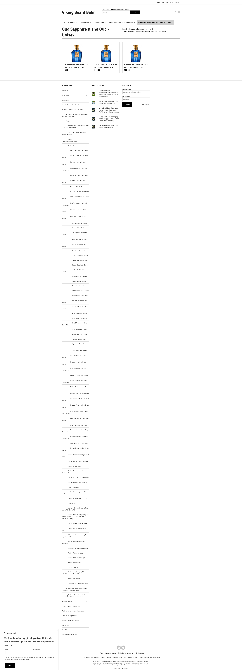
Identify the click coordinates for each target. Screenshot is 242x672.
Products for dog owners (69, 616)
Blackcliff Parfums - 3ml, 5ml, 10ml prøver (74, 170)
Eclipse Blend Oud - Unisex (80, 260)
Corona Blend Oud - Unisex (80, 255)
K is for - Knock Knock (74, 498)
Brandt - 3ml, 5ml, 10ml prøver (79, 443)
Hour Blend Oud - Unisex (79, 276)
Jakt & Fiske (65, 625)
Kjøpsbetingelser (110, 653)
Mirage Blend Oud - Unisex (80, 295)
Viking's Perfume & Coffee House (121, 22)
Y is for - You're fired (74, 579)
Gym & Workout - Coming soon (71, 606)
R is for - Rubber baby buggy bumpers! (73, 542)
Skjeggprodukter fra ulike (69, 635)
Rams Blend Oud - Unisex (79, 313)
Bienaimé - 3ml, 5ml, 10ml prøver (73, 163)
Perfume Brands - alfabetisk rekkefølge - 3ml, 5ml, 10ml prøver (75, 115)
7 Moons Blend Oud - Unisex (80, 228)
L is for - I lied (72, 503)
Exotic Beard (99, 22)
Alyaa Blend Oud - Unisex (79, 239)
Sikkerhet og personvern (126, 653)
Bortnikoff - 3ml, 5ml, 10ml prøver (73, 181)
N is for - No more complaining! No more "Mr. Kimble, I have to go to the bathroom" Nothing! (75, 517)
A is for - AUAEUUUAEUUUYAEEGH (70, 140)
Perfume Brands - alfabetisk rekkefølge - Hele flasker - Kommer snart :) (75, 589)
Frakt (101, 653)
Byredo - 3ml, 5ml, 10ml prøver (79, 375)
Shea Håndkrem (67, 601)
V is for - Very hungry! (74, 562)
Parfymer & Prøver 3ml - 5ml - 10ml (150, 22)
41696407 (107, 9)
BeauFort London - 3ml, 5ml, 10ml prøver (74, 204)
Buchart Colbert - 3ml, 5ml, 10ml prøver (75, 449)
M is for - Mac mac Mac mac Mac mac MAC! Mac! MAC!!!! (75, 509)
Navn (6, 650)
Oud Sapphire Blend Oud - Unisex (75, 234)
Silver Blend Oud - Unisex (79, 330)
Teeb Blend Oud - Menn (79, 339)
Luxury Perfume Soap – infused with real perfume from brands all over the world (75, 596)
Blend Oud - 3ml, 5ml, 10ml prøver (74, 217)
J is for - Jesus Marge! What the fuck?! (74, 493)
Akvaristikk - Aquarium (68, 630)
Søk (135, 12)
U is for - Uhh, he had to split (76, 558)
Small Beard (85, 22)
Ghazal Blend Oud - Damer (80, 265)
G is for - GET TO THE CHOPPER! (78, 478)
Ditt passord (126, 96)
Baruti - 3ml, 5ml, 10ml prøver (79, 425)
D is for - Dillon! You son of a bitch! (78, 461)
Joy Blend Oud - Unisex (79, 281)
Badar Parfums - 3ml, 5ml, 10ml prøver (75, 197)
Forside (125, 29)
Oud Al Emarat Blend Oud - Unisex (75, 301)
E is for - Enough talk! (74, 466)
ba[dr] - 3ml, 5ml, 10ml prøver (79, 150)
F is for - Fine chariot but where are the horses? (75, 472)
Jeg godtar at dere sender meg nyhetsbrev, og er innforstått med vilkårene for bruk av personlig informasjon (29, 658)
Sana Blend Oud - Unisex (79, 223)
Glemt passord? (145, 104)
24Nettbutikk (124, 668)
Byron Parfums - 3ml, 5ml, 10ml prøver (75, 419)
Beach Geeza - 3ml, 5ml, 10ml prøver (75, 156)
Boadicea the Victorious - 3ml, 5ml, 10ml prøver (75, 431)
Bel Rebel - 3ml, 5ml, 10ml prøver (74, 388)
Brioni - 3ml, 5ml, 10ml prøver (79, 187)
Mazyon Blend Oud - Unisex (80, 291)
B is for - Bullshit (73, 146)
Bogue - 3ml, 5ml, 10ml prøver (79, 175)
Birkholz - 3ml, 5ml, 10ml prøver (79, 393)
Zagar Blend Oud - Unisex (79, 350)
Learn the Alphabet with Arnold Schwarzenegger (74, 133)
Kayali (67, 121)
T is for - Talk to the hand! (75, 553)
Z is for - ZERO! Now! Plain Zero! (78, 583)
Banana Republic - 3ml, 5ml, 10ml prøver (74, 381)
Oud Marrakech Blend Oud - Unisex (75, 308)
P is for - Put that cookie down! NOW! (74, 529)
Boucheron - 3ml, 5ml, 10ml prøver (74, 363)
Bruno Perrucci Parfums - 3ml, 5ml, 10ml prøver (75, 413)
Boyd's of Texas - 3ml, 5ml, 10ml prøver (75, 406)
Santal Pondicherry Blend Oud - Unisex (74, 324)
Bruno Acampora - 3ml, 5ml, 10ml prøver (74, 370)
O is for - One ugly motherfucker (77, 523)
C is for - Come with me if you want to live (75, 456)
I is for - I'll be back (73, 487)
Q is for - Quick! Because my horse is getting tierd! (75, 536)
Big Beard (72, 22)
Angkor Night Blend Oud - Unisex (74, 245)
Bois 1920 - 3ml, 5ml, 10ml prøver (74, 356)
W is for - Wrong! (73, 567)
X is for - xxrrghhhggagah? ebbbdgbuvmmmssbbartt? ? (73, 573)
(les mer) (26, 659)
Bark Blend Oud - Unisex (79, 251)
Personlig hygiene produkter (70, 620)
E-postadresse (126, 89)
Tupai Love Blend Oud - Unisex (74, 345)
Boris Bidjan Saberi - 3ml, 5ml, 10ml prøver (75, 437)
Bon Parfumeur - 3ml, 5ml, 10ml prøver (75, 399)
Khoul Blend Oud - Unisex (79, 286)
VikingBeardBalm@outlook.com (121, 9)
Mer (169, 22)
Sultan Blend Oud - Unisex (80, 334)
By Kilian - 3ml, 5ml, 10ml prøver (79, 192)
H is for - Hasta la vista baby (76, 482)
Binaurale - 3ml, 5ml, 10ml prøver (74, 211)
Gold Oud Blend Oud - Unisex (73, 271)
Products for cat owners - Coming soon (73, 611)
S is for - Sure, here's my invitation (78, 548)
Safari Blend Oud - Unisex (79, 318)
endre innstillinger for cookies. (140, 665)
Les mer (126, 665)
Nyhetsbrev (140, 653)
